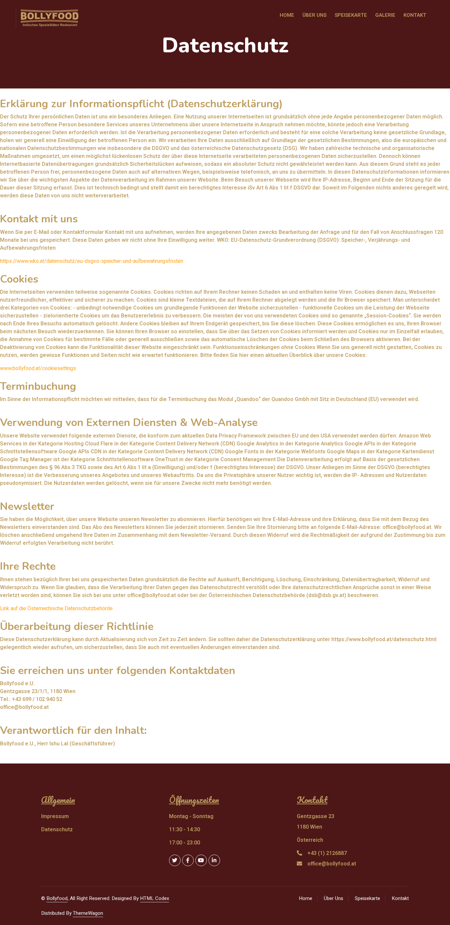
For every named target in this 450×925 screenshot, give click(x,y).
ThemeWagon (88, 913)
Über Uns (333, 898)
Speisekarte (367, 898)
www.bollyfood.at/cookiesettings (38, 368)
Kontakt (400, 898)
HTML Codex (154, 898)
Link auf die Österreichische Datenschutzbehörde (56, 608)
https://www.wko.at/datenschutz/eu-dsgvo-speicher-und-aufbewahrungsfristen (91, 261)
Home (305, 898)
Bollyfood (57, 898)
